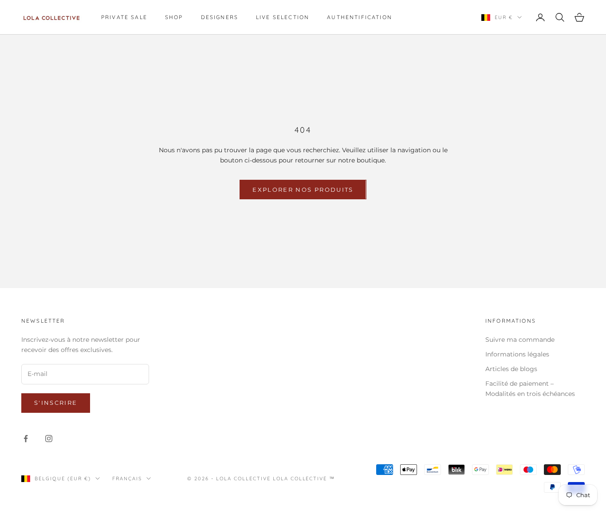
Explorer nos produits (302, 189)
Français (127, 478)
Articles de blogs (511, 369)
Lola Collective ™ (304, 478)
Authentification (359, 17)
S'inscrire (55, 402)
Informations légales (517, 354)
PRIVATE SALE (124, 17)
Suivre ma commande (520, 340)
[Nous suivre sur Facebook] (25, 438)
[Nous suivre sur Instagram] (48, 438)
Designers (219, 17)
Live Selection (282, 17)
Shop (174, 17)
